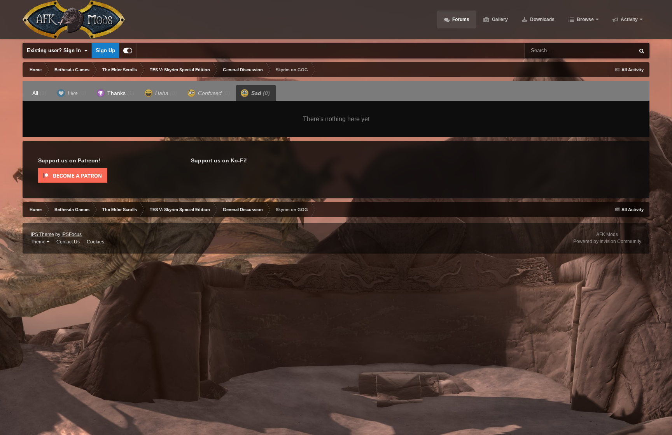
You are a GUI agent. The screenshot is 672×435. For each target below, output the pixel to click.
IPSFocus (71, 234)
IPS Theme (42, 234)
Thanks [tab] (120, 93)
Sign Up (105, 50)
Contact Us (68, 242)
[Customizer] (127, 50)
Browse (585, 19)
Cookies (95, 242)
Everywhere (611, 50)
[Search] (641, 50)
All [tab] (39, 93)
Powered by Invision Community (607, 241)
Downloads (542, 19)
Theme (39, 242)
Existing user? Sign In (55, 50)
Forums (460, 19)
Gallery (499, 19)
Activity (629, 19)
